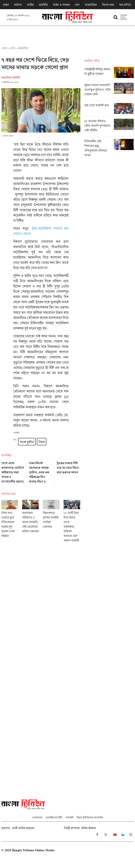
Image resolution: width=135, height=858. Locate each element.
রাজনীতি (43, 5)
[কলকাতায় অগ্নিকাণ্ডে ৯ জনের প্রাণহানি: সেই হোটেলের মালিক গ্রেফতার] (30, 522)
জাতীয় (30, 5)
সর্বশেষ (18, 5)
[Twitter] (105, 834)
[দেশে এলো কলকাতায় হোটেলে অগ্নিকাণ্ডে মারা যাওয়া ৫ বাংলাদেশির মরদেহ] (13, 473)
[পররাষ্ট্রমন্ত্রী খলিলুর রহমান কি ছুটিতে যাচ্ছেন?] (109, 73)
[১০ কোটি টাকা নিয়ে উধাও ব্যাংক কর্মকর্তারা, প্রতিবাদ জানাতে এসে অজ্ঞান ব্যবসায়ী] (72, 522)
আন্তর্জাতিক (91, 5)
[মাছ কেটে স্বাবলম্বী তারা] (109, 109)
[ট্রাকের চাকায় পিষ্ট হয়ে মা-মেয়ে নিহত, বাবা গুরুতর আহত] (68, 473)
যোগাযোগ (37, 817)
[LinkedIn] (123, 834)
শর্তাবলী (69, 817)
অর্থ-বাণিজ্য (125, 5)
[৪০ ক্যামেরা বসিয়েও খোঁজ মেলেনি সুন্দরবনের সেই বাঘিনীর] (109, 127)
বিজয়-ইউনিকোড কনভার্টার (90, 817)
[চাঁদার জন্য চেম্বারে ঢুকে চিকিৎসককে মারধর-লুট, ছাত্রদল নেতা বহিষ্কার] (9, 522)
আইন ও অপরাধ (61, 5)
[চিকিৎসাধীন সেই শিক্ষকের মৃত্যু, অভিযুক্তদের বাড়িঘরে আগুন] (109, 149)
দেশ (77, 5)
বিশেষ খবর (108, 5)
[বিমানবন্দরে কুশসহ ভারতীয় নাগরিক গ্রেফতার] (51, 522)
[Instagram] (131, 834)
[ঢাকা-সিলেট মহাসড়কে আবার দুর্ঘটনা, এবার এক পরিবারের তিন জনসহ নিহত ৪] (41, 473)
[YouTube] (115, 834)
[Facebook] (97, 834)
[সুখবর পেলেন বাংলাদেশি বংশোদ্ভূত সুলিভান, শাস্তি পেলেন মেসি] (109, 91)
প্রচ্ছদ (6, 5)
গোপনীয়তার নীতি (54, 817)
